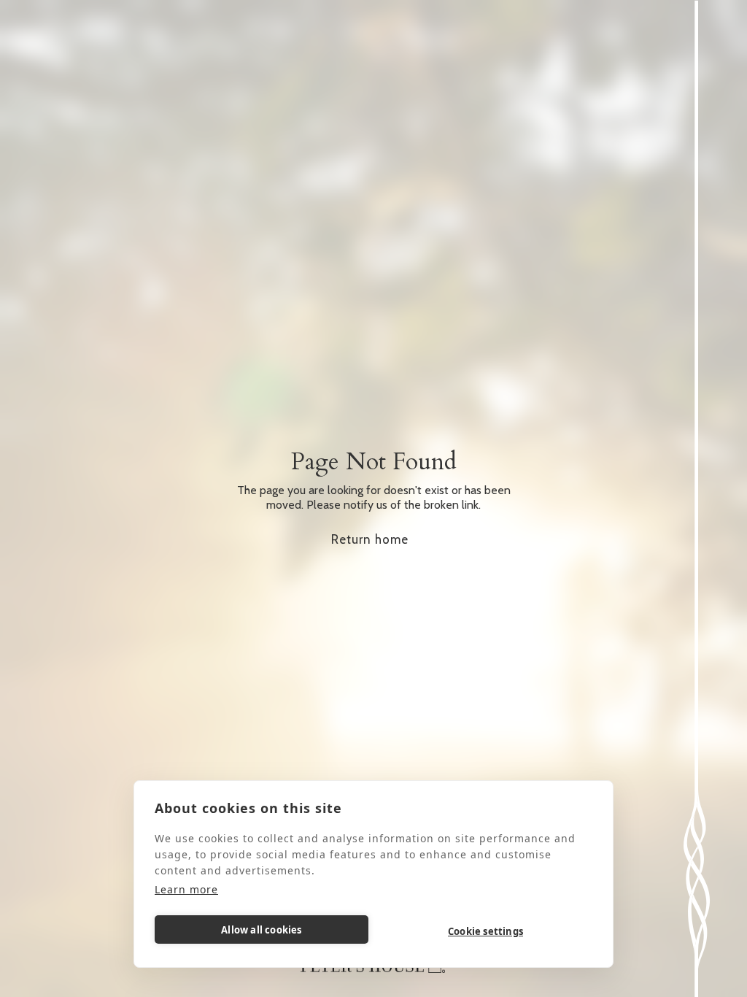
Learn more (186, 889)
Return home (370, 539)
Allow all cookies (261, 929)
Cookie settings (485, 931)
